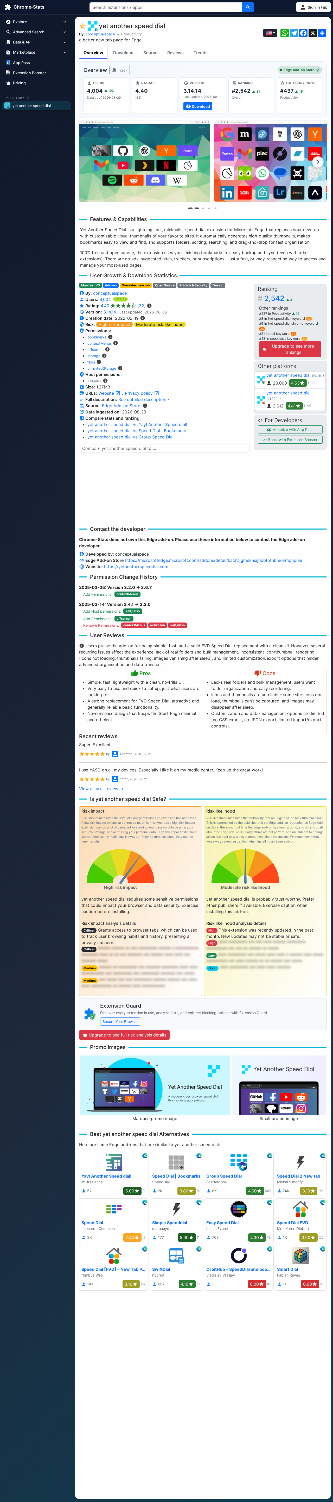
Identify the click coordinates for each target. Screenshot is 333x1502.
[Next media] (318, 162)
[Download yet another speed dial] (202, 96)
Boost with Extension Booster (292, 439)
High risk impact (114, 324)
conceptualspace (100, 34)
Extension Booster (29, 73)
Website (106, 393)
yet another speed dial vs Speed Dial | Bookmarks (136, 430)
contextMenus (99, 343)
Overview (93, 52)
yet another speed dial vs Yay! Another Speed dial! (137, 424)
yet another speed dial (288, 375)
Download (123, 52)
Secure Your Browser (120, 1021)
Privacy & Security (193, 285)
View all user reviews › (101, 788)
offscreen (95, 349)
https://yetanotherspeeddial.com (136, 566)
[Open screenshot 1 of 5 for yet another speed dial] (144, 161)
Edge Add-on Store (299, 70)
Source (150, 52)
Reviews (175, 52)
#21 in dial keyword (277, 334)
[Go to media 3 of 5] (203, 208)
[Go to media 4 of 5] (209, 208)
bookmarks (96, 337)
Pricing (19, 83)
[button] (313, 7)
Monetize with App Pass (292, 429)
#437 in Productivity (275, 314)
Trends (201, 52)
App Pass (21, 62)
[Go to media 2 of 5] (197, 208)
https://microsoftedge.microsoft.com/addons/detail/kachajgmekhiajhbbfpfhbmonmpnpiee (213, 560)
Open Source (165, 285)
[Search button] (248, 7)
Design (218, 285)
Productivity (131, 34)
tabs (91, 362)
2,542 (279, 298)
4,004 (106, 299)
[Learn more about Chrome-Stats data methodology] (145, 405)
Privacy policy (139, 393)
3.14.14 (109, 312)
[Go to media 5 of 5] (215, 208)
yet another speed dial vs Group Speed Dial (130, 436)
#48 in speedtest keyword (282, 339)
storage (93, 356)
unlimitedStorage (101, 368)
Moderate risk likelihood (160, 324)
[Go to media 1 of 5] (190, 208)
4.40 (123, 305)
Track (122, 70)
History (20, 97)
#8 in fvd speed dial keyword (285, 318)
